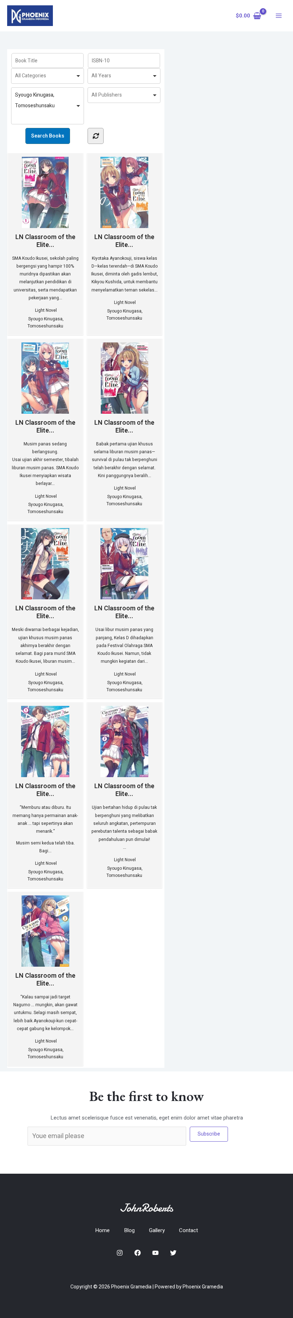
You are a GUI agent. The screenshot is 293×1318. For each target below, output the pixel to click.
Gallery (157, 1230)
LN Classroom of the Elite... (45, 240)
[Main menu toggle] (278, 16)
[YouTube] (155, 1253)
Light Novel (46, 310)
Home (102, 1230)
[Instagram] (119, 1253)
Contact (188, 1230)
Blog (129, 1230)
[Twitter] (173, 1253)
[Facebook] (137, 1253)
